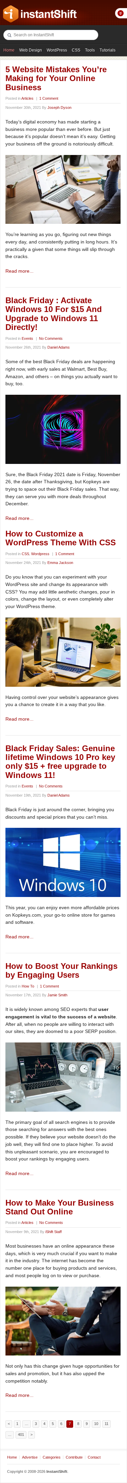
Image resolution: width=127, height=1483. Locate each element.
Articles (27, 98)
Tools (90, 50)
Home (9, 50)
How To (28, 986)
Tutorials (107, 50)
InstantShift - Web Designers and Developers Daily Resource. (40, 13)
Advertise (30, 1457)
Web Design (30, 50)
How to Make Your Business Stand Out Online (59, 1207)
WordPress (57, 50)
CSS (76, 50)
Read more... (19, 271)
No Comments (51, 338)
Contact (94, 1457)
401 (21, 1434)
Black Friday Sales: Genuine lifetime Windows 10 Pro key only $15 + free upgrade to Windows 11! (60, 762)
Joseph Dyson (59, 107)
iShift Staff (53, 1232)
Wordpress (40, 554)
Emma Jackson (60, 563)
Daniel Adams (58, 347)
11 (106, 1424)
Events (27, 338)
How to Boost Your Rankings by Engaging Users (61, 970)
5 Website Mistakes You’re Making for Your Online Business (56, 78)
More (121, 13)
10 (96, 1424)
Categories (52, 1457)
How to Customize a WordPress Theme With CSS (60, 538)
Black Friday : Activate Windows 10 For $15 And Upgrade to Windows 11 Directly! (53, 314)
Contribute (74, 1457)
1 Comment (48, 98)
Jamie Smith (57, 995)
